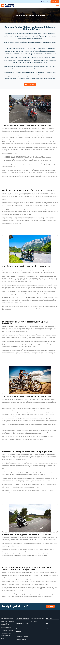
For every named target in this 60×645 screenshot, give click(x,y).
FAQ (47, 623)
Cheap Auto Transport (21, 639)
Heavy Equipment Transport (22, 636)
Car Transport (19, 626)
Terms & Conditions (50, 620)
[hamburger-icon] (57, 5)
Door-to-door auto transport (22, 623)
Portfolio (48, 628)
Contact (48, 626)
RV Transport (19, 634)
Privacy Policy (49, 618)
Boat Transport (19, 631)
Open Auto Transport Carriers (22, 618)
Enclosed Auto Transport (21, 620)
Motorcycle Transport (20, 628)
